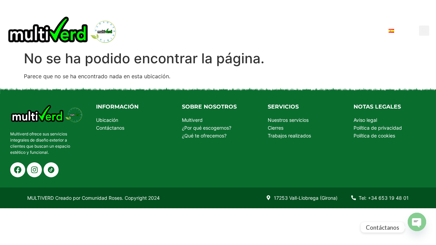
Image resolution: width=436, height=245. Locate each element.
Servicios (196, 30)
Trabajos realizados (300, 30)
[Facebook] (17, 169)
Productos (152, 30)
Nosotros (238, 30)
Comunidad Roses (102, 198)
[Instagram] (34, 169)
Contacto (362, 30)
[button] (424, 31)
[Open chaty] (417, 221)
